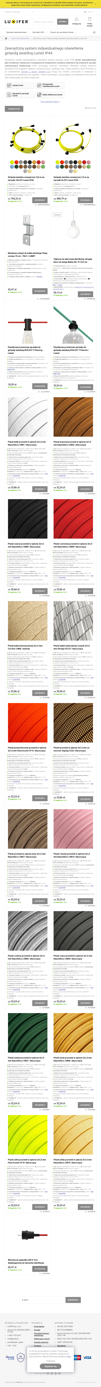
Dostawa (37, 1346)
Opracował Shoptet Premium (86, 1382)
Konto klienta (39, 1326)
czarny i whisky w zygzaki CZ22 (34, 167)
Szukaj (63, 21)
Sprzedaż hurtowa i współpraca (41, 1334)
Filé (46, 474)
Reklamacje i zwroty (42, 1339)
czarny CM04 (30, 162)
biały (73, 253)
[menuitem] (18, 32)
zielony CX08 (43, 167)
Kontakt (37, 1330)
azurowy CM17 (12, 167)
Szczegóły (40, 200)
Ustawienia (50, 1361)
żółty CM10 (30, 171)
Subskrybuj (73, 1300)
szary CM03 (25, 162)
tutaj (69, 1356)
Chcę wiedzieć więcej (50, 101)
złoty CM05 (34, 162)
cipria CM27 (25, 167)
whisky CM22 (21, 167)
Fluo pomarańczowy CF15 (16, 162)
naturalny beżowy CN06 (39, 167)
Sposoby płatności (41, 1342)
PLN (89, 12)
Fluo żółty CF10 (12, 162)
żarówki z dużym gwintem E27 (36, 72)
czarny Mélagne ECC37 (25, 171)
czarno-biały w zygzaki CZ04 (30, 167)
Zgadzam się (51, 1366)
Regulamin (61, 1346)
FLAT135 (39, 276)
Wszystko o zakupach (12, 12)
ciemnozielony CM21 (16, 167)
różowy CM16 (43, 162)
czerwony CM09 (39, 162)
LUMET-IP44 (11, 369)
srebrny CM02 (21, 162)
